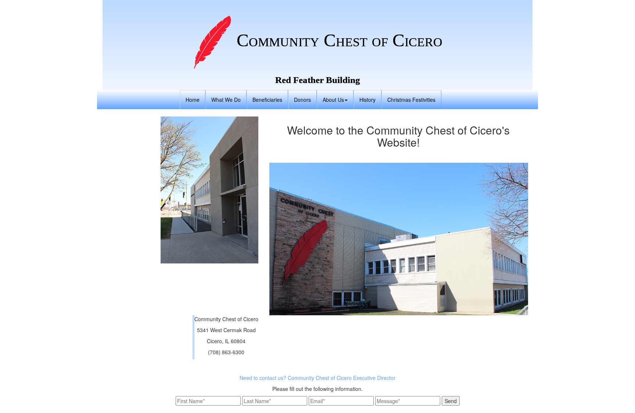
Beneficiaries (267, 99)
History (367, 99)
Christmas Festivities (411, 99)
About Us (333, 99)
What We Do (226, 99)
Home (193, 99)
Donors (302, 99)
